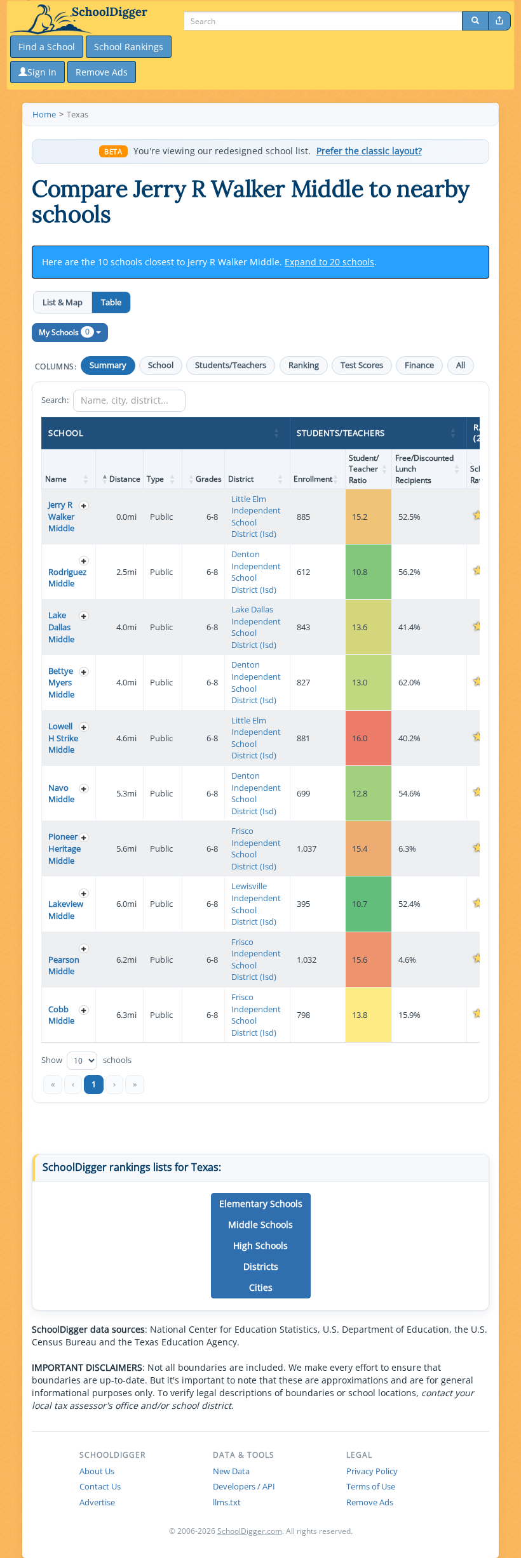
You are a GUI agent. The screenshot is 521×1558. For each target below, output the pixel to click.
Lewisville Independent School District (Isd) (256, 903)
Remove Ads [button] (102, 72)
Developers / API (244, 1486)
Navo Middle (61, 793)
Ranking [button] (303, 365)
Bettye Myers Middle (61, 682)
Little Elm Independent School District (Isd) (256, 516)
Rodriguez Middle (67, 578)
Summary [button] (108, 365)
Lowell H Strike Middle (63, 737)
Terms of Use (370, 1486)
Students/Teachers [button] (230, 365)
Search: (55, 400)
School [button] (160, 365)
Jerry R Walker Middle (61, 516)
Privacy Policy (372, 1471)
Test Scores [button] (362, 365)
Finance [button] (419, 365)
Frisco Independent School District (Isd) (256, 848)
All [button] (460, 365)
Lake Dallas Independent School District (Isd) (256, 627)
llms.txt (227, 1502)
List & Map (63, 302)
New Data (231, 1471)
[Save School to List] (84, 505)
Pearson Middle (63, 965)
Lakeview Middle (65, 909)
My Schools (64, 331)
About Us (96, 1471)
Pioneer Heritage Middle (64, 848)
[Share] (499, 20)
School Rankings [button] (128, 47)
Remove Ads (369, 1502)
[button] (277, 432)
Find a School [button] (46, 47)
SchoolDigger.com (249, 1531)
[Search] (475, 20)
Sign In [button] (42, 72)
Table (111, 302)
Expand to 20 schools (329, 262)
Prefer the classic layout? (369, 151)
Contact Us (100, 1486)
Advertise (97, 1502)
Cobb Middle (61, 1015)
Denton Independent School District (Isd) (256, 571)
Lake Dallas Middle (61, 626)
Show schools (86, 1060)
